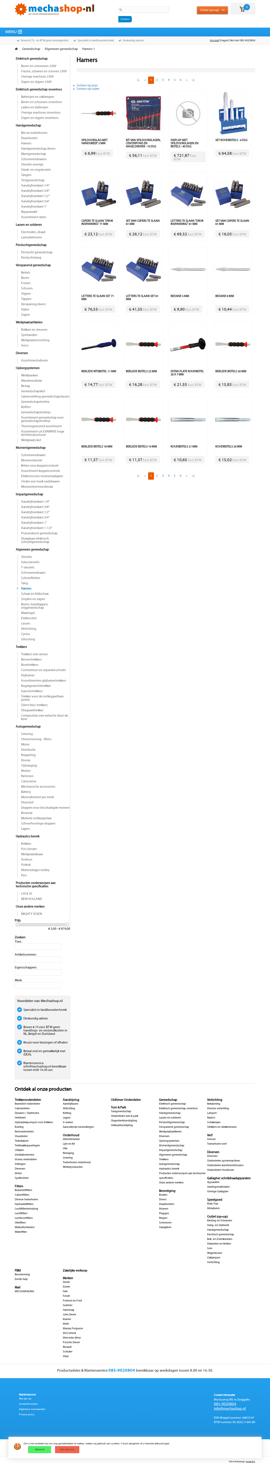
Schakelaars (213, 1122)
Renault (67, 1347)
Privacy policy (26, 1414)
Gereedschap (168, 1100)
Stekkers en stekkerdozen (222, 1127)
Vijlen (25, 309)
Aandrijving (71, 1100)
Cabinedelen (22, 1108)
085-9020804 (225, 1404)
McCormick (69, 1333)
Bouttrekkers (29, 665)
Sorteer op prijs (87, 85)
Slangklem (165, 1227)
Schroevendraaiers (34, 159)
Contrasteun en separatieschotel (43, 670)
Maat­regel (28, 613)
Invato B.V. (250, 1462)
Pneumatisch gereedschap (39, 533)
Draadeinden (166, 1204)
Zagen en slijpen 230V (36, 82)
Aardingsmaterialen (218, 1187)
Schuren (27, 288)
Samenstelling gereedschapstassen (45, 396)
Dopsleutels (29, 138)
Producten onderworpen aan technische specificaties (36, 884)
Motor (25, 744)
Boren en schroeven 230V (38, 66)
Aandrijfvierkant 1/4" (35, 185)
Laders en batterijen (34, 107)
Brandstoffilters (23, 1190)
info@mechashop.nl (230, 1409)
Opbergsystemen (28, 368)
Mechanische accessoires (38, 786)
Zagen (25, 315)
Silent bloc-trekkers (34, 705)
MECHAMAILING (24, 1291)
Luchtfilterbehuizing (26, 1208)
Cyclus (25, 634)
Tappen (26, 299)
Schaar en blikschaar (35, 594)
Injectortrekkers (32, 691)
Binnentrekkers (31, 659)
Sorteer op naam (88, 89)
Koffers (26, 407)
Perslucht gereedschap (37, 252)
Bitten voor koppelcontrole (40, 465)
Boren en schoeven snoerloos (41, 102)
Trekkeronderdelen (28, 1100)
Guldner (67, 1305)
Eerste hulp (21, 1279)
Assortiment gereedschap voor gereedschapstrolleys (42, 419)
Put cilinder (29, 849)
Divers (162, 1199)
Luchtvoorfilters (24, 1218)
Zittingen (20, 1164)
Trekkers (21, 647)
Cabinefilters (22, 1195)
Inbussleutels (30, 562)
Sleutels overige (32, 164)
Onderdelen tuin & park (124, 1116)
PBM (18, 1270)
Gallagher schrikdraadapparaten (229, 1178)
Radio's (211, 1117)
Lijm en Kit (69, 1144)
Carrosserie (28, 781)
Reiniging (68, 1153)
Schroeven (165, 1222)
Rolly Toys (212, 1203)
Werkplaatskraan (32, 854)
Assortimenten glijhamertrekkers (43, 680)
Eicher (66, 1286)
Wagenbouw (214, 1253)
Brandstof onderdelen (27, 1103)
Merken (68, 1278)
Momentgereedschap (31, 448)
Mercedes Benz (72, 1337)
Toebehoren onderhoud (77, 1162)
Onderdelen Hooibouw (220, 1170)
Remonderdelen (24, 1131)
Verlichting (28, 629)
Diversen (22, 353)
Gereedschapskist (33, 391)
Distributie (28, 750)
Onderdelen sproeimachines (223, 1160)
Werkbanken (29, 375)
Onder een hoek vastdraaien (40, 481)
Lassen (25, 623)
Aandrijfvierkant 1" (34, 206)
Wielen (26, 771)
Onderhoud (71, 1135)
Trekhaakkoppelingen (27, 1145)
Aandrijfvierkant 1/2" (35, 196)
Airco (24, 345)
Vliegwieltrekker (32, 710)
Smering (27, 734)
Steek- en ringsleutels (36, 170)
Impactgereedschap (29, 494)
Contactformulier (28, 1404)
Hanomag (68, 1310)
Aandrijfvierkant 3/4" (35, 201)
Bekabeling (213, 1103)
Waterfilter (21, 1232)
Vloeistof (27, 802)
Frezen (26, 283)
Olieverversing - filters (36, 739)
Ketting (67, 1113)
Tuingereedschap (121, 1111)
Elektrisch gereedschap (32, 58)
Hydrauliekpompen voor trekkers (34, 1122)
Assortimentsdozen (34, 360)
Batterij (26, 792)
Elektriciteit (29, 618)
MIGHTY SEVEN (31, 914)
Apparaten (213, 1182)
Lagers (25, 829)
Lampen (212, 1113)
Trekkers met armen (34, 654)
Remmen (27, 776)
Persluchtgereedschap (31, 245)
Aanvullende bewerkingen (78, 1127)
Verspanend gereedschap (33, 265)
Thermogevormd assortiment (41, 426)
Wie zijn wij (25, 1399)
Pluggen (164, 1213)
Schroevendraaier (33, 455)
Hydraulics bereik (27, 836)
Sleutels (26, 557)
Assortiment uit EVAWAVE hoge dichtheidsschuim (42, 433)
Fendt (66, 1296)
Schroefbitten (30, 578)
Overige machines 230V (37, 76)
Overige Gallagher (217, 1191)
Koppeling (28, 755)
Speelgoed (214, 1200)
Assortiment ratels (33, 217)
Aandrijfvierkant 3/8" (35, 191)
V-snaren (68, 1122)
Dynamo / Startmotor (27, 1113)
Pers (24, 875)
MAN (66, 1324)
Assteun (26, 859)
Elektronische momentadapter (42, 476)
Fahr (65, 1291)
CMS (231, 1462)
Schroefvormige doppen (38, 823)
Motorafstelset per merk (37, 797)
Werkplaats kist (31, 440)
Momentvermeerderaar (37, 487)
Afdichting (69, 1108)
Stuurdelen (21, 1136)
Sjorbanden (29, 335)
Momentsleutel (31, 460)
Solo (209, 1248)
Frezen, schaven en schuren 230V (44, 71)
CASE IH (26, 894)
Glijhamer (28, 675)
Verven (211, 1139)
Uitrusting (28, 639)
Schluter (67, 1351)
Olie (65, 1148)
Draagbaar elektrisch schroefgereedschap (35, 540)
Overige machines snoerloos (41, 112)
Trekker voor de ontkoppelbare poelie (42, 698)
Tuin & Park (118, 1107)
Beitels (25, 272)
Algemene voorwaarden (32, 1409)
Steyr (66, 1356)
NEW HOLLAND (31, 899)
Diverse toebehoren (26, 1199)
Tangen (26, 175)
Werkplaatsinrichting (35, 340)
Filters (19, 1186)
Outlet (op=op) (210, 10)
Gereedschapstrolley (35, 402)
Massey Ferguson (73, 1328)
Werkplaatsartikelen (29, 322)
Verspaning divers (33, 304)
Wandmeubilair (31, 381)
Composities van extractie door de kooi (44, 717)
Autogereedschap (28, 726)
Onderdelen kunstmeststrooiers (225, 1165)
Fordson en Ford (72, 1300)
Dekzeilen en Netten (219, 1243)
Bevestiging (167, 1191)
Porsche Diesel (71, 1342)
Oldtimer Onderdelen (126, 1100)
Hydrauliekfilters (24, 1204)
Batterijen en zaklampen (37, 97)
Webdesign (240, 1462)
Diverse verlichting (218, 1108)
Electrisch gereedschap (220, 1234)
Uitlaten (19, 1150)
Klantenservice (27, 1394)
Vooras (25, 760)
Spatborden (22, 1178)
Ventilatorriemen (24, 1154)
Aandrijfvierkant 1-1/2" (36, 528)
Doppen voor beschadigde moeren (45, 808)
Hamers (26, 143)
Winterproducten (73, 1167)
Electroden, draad (33, 232)
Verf (210, 1135)
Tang (24, 583)
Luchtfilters (21, 1213)
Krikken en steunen (34, 330)
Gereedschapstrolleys (36, 412)
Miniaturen (213, 1208)
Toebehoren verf (217, 1144)
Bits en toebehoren (34, 133)
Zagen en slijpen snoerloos (39, 118)
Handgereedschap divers (38, 148)
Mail (17, 1287)
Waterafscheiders (25, 1227)
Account (214, 40)
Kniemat (26, 813)
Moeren (163, 1208)
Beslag (25, 386)
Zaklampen (213, 1257)
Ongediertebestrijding (124, 1120)
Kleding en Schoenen (219, 1220)
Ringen (163, 1218)
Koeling (19, 1127)
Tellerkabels (21, 1141)
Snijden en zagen (33, 599)
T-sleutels (27, 567)
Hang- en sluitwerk (218, 1225)
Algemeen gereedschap (32, 549)
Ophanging (29, 765)
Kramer (67, 1319)
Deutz (66, 1282)
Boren (25, 278)
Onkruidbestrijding (122, 1125)
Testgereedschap (33, 180)
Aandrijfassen (70, 1103)
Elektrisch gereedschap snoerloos (39, 89)
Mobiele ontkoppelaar (36, 818)
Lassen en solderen (29, 225)
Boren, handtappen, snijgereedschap (34, 606)
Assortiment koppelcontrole (40, 471)
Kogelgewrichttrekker (36, 686)
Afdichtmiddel (71, 1139)
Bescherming (22, 1274)
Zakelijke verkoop (75, 1270)
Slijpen (26, 293)
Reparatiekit (29, 212)
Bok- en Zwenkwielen (219, 1239)
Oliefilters (20, 1222)
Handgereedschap (28, 125)
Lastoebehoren (31, 237)
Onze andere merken (30, 906)
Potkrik (26, 865)
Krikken (26, 844)
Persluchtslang (31, 257)
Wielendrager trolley (35, 870)
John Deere (69, 1314)
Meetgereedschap (33, 154)
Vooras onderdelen (26, 1159)
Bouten (163, 1195)
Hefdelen (20, 1117)
